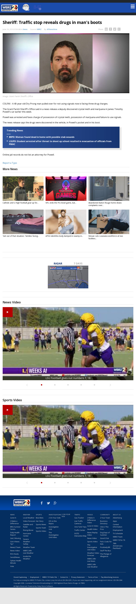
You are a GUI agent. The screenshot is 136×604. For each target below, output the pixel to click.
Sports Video (41, 531)
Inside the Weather (27, 557)
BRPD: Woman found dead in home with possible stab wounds (41, 137)
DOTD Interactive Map (80, 534)
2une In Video (92, 526)
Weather (26, 515)
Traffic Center (79, 530)
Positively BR (105, 547)
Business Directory (104, 522)
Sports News (41, 524)
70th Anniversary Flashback (117, 545)
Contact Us (64, 577)
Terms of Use (93, 577)
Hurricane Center (27, 534)
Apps (115, 521)
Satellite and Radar (28, 525)
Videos (90, 515)
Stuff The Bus (105, 550)
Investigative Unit (54, 528)
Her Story (39, 521)
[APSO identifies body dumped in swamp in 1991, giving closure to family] (66, 222)
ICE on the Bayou (53, 522)
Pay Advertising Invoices (110, 577)
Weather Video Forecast (93, 554)
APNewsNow (52, 29)
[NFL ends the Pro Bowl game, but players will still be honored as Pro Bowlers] (66, 188)
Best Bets (39, 518)
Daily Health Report (15, 533)
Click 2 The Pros (104, 528)
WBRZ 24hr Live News (91, 559)
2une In (13, 518)
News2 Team (15, 547)
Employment (118, 530)
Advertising (117, 518)
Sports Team (41, 528)
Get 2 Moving (15, 538)
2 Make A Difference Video (91, 520)
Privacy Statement (78, 577)
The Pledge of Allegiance (105, 555)
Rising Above (28, 530)
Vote (12, 566)
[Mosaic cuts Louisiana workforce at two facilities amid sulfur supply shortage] (108, 222)
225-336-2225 (66, 580)
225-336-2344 (117, 580)
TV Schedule (118, 533)
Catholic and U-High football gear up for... (20, 202)
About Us (117, 515)
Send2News (15, 557)
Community (105, 515)
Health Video (92, 529)
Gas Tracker (79, 518)
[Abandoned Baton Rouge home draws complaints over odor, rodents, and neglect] (108, 188)
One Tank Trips (80, 527)
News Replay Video (92, 533)
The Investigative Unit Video (54, 534)
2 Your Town (105, 518)
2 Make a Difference (14, 522)
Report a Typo (10, 162)
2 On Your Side (55, 518)
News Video (15, 550)
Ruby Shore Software (45, 586)
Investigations (55, 515)
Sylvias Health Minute (15, 561)
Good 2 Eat (104, 538)
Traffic (77, 515)
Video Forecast (29, 521)
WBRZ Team (117, 537)
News (25, 29)
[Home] (10, 8)
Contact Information (117, 525)
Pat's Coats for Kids (106, 542)
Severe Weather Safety (26, 541)
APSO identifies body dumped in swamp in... (64, 236)
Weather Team (29, 547)
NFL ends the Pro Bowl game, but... (61, 202)
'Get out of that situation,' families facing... (21, 236)
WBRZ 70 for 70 (119, 540)
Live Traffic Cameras (78, 522)
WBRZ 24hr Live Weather (28, 551)
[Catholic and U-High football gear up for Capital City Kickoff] (23, 188)
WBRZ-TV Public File (49, 577)
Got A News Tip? (15, 542)
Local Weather (28, 518)
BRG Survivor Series (15, 528)
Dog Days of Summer (105, 533)
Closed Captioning (20, 577)
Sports (39, 515)
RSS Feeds (14, 554)
